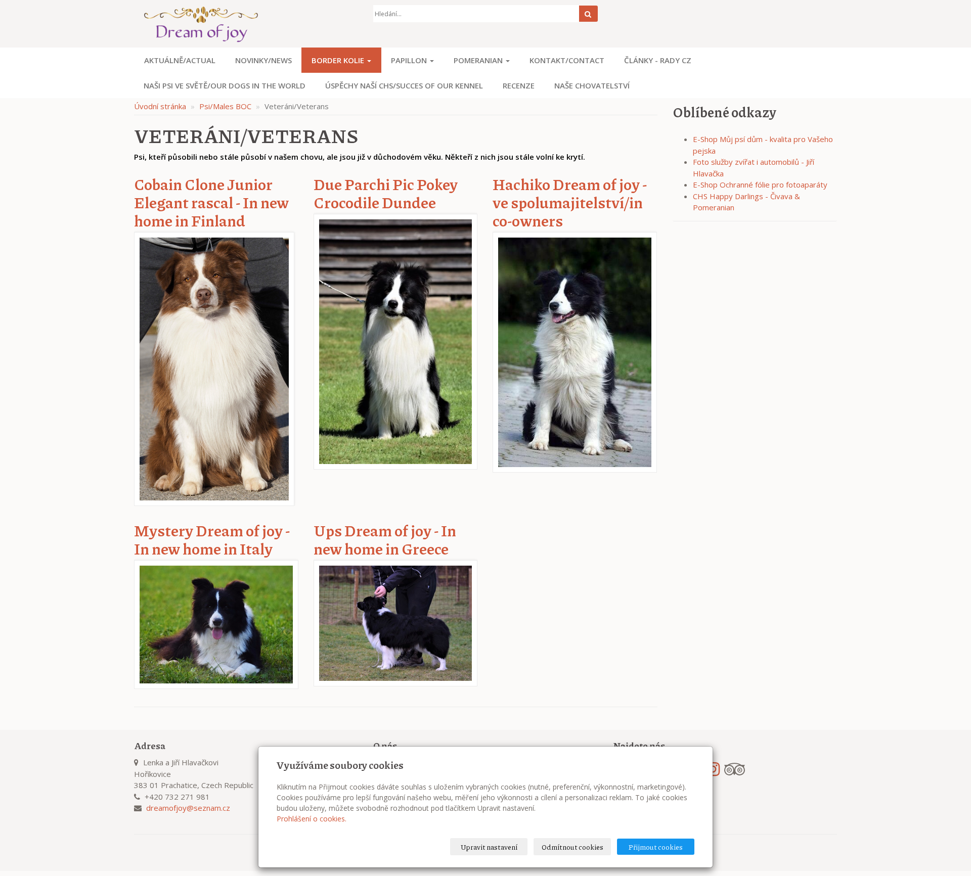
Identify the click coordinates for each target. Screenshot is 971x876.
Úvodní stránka (160, 106)
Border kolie (339, 60)
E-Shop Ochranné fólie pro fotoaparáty (760, 184)
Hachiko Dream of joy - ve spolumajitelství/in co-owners (570, 202)
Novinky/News (263, 60)
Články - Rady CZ (657, 60)
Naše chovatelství (592, 85)
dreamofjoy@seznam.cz (188, 808)
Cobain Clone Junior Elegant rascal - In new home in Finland (211, 202)
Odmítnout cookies (572, 847)
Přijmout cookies (656, 847)
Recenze (519, 85)
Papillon (410, 60)
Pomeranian (479, 60)
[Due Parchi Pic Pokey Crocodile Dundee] (396, 341)
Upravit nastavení (489, 847)
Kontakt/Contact (566, 60)
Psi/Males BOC (225, 106)
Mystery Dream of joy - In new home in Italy (212, 539)
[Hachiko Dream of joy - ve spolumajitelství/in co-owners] (575, 351)
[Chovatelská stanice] (246, 23)
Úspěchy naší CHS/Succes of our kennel (404, 85)
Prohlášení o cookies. (311, 818)
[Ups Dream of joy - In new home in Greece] (396, 622)
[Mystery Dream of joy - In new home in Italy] (216, 624)
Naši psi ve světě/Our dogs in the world (224, 85)
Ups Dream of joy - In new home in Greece (385, 539)
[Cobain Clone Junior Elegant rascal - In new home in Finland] (214, 368)
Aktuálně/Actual (179, 60)
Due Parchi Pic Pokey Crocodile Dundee (386, 193)
